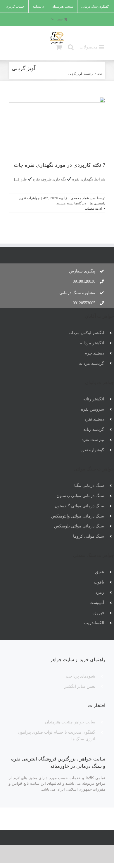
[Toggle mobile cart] (59, 47)
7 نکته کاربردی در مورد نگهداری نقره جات (59, 165)
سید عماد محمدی (83, 198)
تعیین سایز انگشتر (79, 686)
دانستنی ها (97, 203)
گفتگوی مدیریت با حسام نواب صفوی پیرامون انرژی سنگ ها (56, 736)
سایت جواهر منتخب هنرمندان (70, 722)
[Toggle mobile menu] (92, 47)
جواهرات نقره (29, 198)
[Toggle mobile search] (71, 47)
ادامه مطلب (94, 208)
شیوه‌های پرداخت (80, 676)
